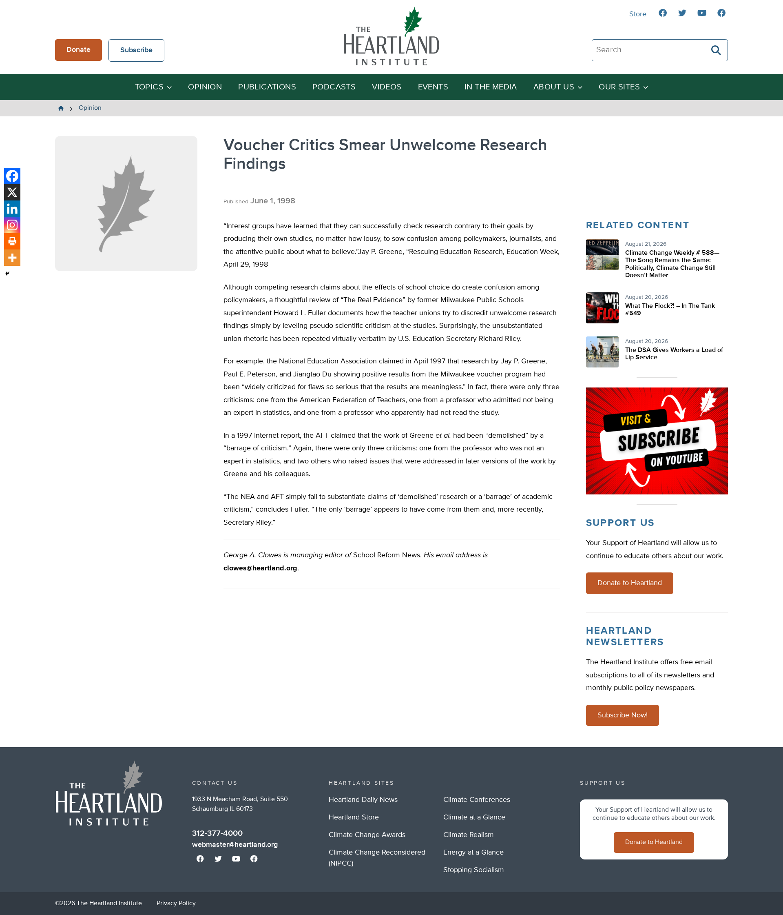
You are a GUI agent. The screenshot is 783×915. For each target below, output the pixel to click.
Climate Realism (468, 835)
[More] (12, 257)
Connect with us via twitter (682, 13)
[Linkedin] (12, 208)
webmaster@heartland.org (235, 844)
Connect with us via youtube (701, 13)
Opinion (205, 87)
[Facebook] (12, 176)
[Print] (12, 241)
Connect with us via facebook (662, 13)
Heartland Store (354, 817)
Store (637, 14)
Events (433, 87)
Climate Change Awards (367, 835)
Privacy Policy (176, 903)
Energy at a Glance (473, 852)
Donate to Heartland (629, 583)
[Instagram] (12, 225)
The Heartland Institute (391, 36)
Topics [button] (149, 87)
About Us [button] (553, 87)
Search (717, 50)
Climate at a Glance (474, 817)
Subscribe (136, 50)
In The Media (490, 87)
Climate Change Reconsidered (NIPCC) (377, 858)
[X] (12, 192)
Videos (386, 87)
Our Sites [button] (619, 87)
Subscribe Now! (622, 715)
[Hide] (7, 273)
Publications (267, 87)
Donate (78, 49)
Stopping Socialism (473, 870)
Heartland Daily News (363, 800)
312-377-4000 (217, 833)
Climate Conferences (476, 800)
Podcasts (334, 87)
